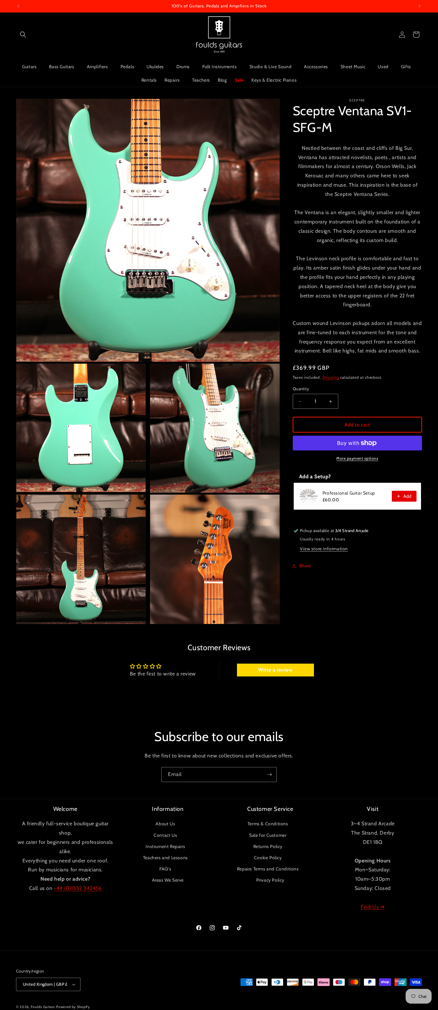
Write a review (275, 670)
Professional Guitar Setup (349, 493)
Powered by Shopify (73, 1007)
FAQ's (165, 869)
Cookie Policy (268, 858)
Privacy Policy (270, 880)
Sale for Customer (267, 835)
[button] (23, 35)
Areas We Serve (168, 880)
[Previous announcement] (18, 6)
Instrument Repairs (165, 846)
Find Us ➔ (372, 907)
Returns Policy (267, 846)
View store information (324, 549)
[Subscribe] (269, 774)
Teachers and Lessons (165, 858)
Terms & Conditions (268, 824)
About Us (165, 824)
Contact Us (165, 835)
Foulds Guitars (43, 1007)
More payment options (357, 458)
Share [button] (305, 566)
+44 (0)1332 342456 (78, 888)
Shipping (330, 377)
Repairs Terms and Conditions (268, 869)
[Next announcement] (420, 6)
